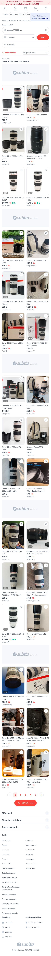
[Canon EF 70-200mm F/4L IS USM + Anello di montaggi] (37, 582)
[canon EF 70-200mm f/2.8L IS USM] (37, 291)
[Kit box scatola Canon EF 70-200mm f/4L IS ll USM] (13, 769)
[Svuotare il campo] (46, 30)
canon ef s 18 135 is (17, 14)
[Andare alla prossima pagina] (41, 795)
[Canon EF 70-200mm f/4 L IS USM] (37, 686)
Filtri (43, 37)
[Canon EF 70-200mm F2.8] (37, 249)
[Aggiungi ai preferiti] (21, 88)
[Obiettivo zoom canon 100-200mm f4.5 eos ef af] (37, 145)
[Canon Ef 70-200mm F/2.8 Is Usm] (13, 332)
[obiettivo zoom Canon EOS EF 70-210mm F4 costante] (37, 540)
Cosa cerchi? (7, 25)
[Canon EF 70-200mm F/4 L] (37, 623)
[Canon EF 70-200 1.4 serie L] (37, 104)
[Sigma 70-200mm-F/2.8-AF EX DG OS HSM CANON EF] (37, 727)
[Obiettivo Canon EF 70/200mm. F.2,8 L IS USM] (13, 582)
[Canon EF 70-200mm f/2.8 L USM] (13, 436)
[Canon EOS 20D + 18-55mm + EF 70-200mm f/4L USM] (13, 727)
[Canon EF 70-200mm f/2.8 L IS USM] (37, 395)
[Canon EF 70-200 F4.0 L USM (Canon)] (13, 104)
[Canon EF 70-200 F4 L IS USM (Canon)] (13, 291)
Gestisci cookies (8, 868)
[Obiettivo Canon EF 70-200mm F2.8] (37, 436)
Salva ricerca (10, 53)
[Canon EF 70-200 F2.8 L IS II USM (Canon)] (37, 332)
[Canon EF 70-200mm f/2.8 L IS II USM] (13, 187)
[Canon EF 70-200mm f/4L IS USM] (13, 249)
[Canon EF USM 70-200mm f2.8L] (13, 540)
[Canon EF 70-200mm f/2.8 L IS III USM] (13, 623)
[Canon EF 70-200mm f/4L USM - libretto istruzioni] (37, 478)
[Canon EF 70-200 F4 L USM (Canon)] (13, 145)
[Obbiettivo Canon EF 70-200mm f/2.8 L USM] (13, 478)
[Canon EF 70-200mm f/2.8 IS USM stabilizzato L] (37, 769)
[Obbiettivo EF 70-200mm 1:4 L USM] (13, 686)
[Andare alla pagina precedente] (9, 795)
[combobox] (25, 30)
